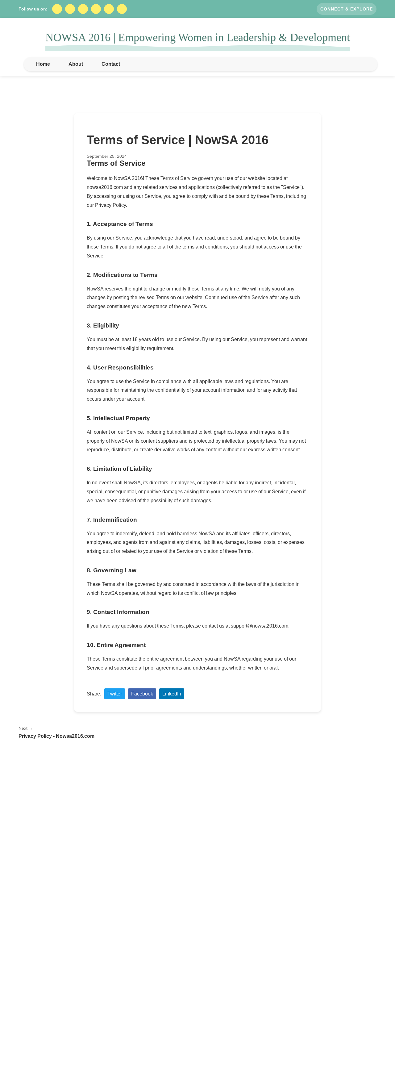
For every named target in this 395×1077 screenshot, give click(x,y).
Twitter (114, 693)
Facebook (142, 693)
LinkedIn (171, 693)
